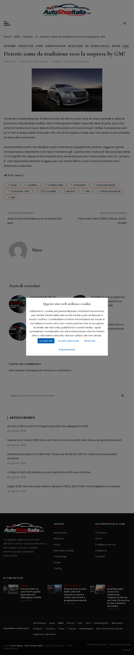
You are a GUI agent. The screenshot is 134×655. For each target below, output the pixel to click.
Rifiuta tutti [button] (89, 340)
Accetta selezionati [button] (68, 340)
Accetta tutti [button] (46, 340)
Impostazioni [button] (67, 349)
